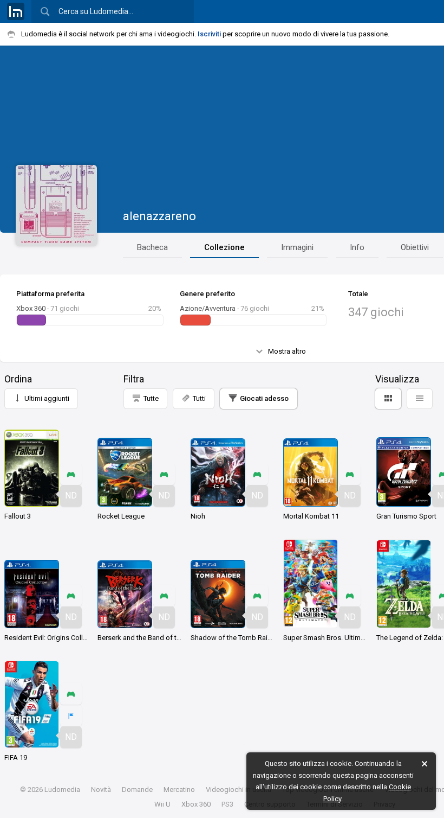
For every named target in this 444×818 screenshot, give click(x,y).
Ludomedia (62, 789)
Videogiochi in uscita (238, 789)
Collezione (224, 247)
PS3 (227, 804)
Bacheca (152, 247)
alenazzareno (159, 216)
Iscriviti (209, 34)
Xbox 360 (196, 804)
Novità (101, 789)
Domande (137, 789)
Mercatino (179, 789)
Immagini (297, 247)
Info (357, 247)
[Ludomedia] (15, 11)
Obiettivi (415, 247)
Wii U (162, 804)
